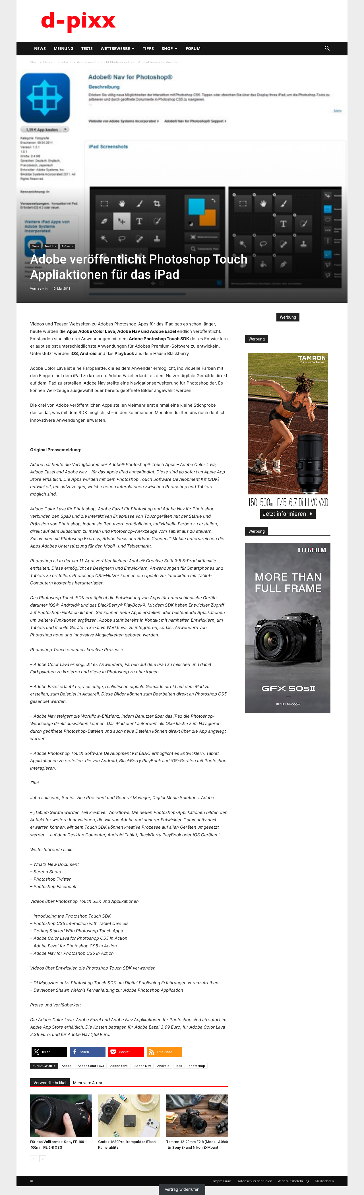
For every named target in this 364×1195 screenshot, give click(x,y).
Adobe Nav (143, 1066)
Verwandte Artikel (50, 1083)
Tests (87, 48)
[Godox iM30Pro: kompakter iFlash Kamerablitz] (129, 1115)
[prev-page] (33, 1158)
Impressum (222, 1181)
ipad (179, 1066)
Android (163, 1066)
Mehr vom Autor (87, 1083)
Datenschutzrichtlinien (254, 1181)
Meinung (63, 48)
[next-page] (42, 1158)
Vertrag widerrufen (182, 1189)
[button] (327, 49)
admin (42, 288)
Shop (167, 48)
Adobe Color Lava (91, 1066)
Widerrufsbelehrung (293, 1181)
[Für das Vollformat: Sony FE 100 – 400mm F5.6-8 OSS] (61, 1115)
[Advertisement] (230, 21)
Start (34, 62)
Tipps (148, 48)
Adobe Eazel (119, 1066)
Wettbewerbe (115, 48)
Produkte (64, 62)
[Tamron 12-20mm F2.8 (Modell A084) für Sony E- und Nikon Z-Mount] (197, 1115)
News (40, 48)
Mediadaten (324, 1181)
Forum (193, 48)
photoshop (197, 1066)
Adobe (66, 1066)
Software (67, 246)
